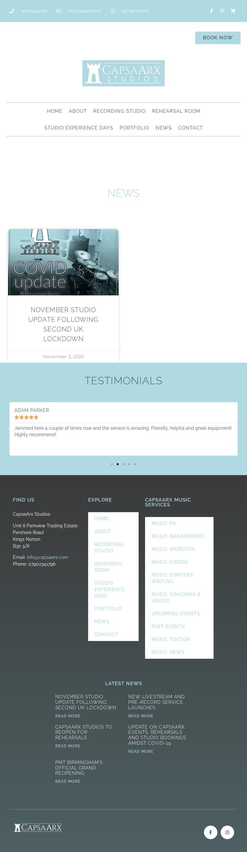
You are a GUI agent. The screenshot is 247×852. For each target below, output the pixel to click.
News (164, 128)
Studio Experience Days (78, 128)
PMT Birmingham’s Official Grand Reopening (79, 768)
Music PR (163, 523)
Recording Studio (119, 111)
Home (54, 111)
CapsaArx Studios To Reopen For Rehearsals (83, 732)
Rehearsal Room (176, 111)
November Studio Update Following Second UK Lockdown (85, 702)
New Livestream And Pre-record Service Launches (156, 702)
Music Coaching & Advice (176, 597)
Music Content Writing (172, 578)
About (78, 111)
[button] (9, 429)
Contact (190, 128)
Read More (67, 716)
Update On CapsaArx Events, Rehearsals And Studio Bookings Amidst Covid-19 (157, 735)
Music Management (178, 536)
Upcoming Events (175, 613)
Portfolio (134, 128)
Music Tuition (170, 639)
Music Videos (169, 562)
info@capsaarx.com (47, 557)
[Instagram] (222, 10)
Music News (168, 652)
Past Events (168, 626)
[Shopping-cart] (232, 10)
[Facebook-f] (211, 10)
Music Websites (173, 549)
